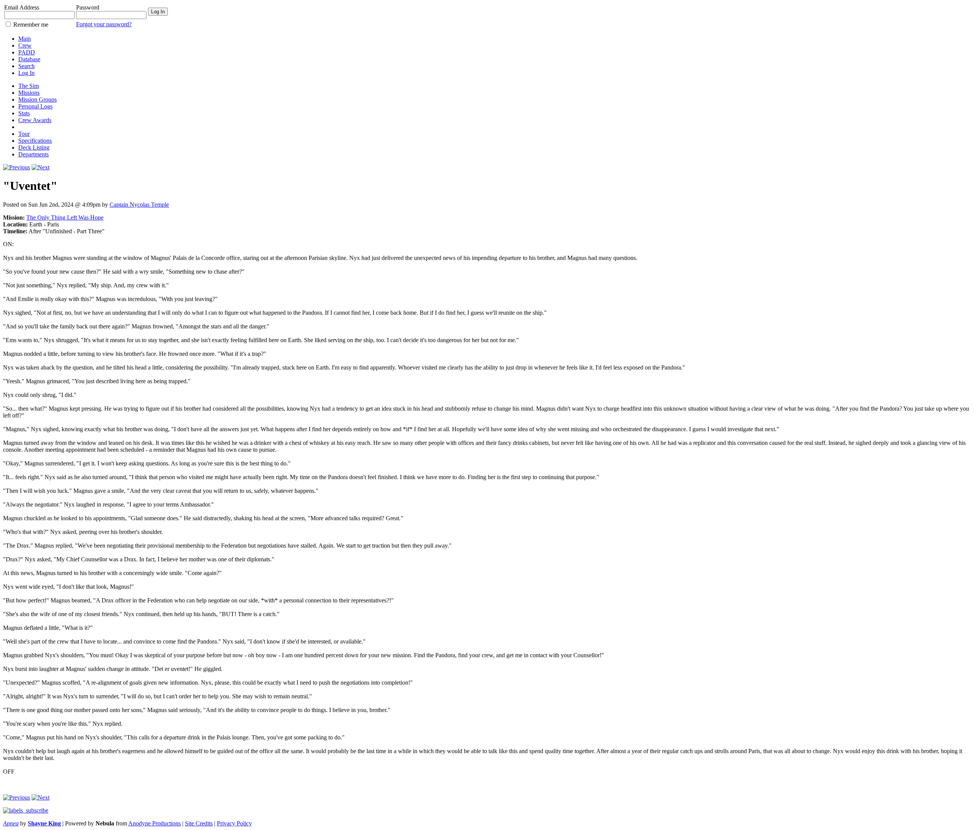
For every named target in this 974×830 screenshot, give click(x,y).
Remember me (30, 24)
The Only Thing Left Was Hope (64, 217)
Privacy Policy (234, 823)
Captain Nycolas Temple (139, 204)
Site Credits (199, 823)
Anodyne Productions (154, 823)
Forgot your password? (104, 24)
